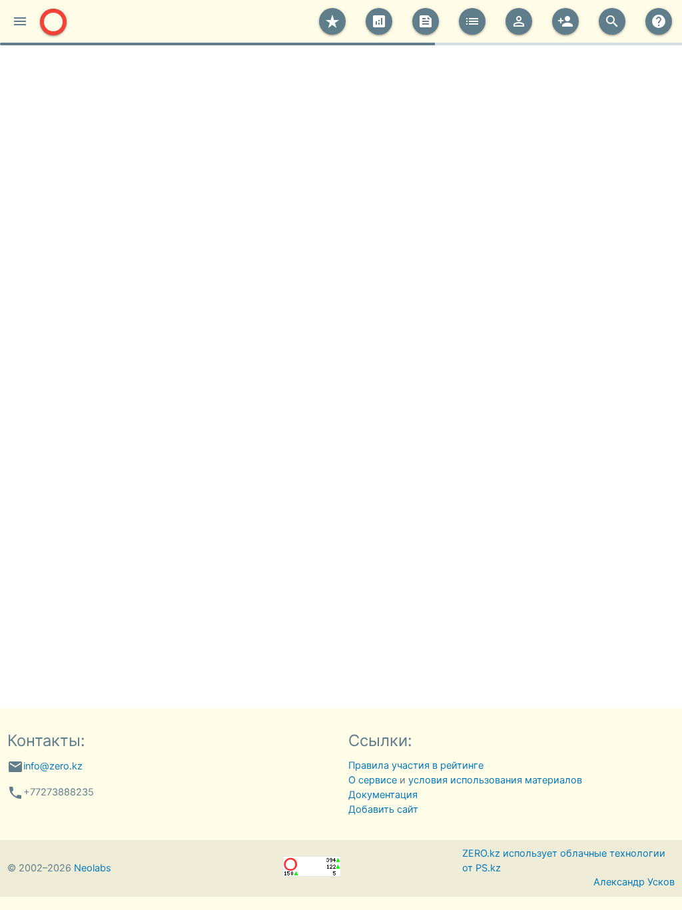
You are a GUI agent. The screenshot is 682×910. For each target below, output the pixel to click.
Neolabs (92, 868)
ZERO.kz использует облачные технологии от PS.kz (563, 860)
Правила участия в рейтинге (416, 765)
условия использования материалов (495, 780)
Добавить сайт (383, 809)
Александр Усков (634, 882)
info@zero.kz (53, 766)
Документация (383, 795)
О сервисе (372, 780)
